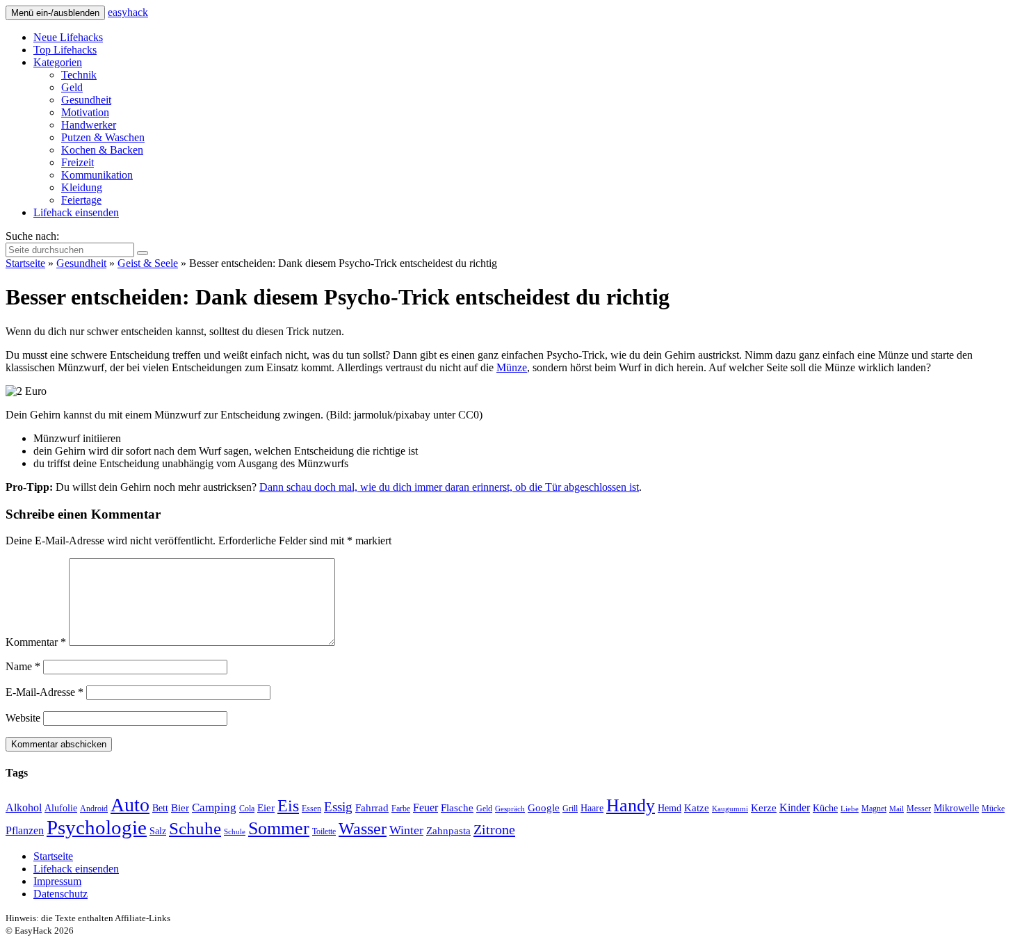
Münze (511, 367)
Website (23, 718)
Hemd (669, 808)
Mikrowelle (956, 808)
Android (94, 808)
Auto (130, 804)
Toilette (324, 831)
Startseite (25, 263)
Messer (919, 808)
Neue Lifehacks (68, 37)
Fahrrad (372, 807)
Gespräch (510, 809)
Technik (79, 75)
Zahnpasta (448, 830)
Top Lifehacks (65, 50)
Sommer (278, 828)
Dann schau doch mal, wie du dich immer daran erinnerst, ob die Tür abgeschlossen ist (449, 487)
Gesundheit (86, 100)
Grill (570, 808)
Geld (72, 87)
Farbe (400, 808)
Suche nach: (32, 236)
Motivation (85, 112)
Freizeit (77, 162)
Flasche (457, 807)
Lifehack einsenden (76, 212)
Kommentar (36, 642)
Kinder (794, 808)
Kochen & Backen (102, 150)
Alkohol (24, 808)
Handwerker (88, 125)
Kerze (764, 807)
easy (128, 12)
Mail (896, 809)
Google (544, 807)
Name (23, 666)
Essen (311, 808)
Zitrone (494, 829)
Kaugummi (730, 809)
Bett (160, 808)
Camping (214, 807)
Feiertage (81, 200)
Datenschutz (60, 894)
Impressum (57, 881)
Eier (266, 807)
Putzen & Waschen (103, 137)
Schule (234, 832)
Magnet (873, 808)
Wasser (363, 829)
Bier (180, 807)
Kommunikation (97, 175)
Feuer (425, 808)
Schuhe (195, 828)
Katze (696, 807)
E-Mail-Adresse (44, 692)
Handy (630, 805)
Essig (338, 806)
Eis (288, 805)
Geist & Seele (147, 263)
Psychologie (97, 827)
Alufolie (60, 808)
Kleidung (81, 187)
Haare (592, 808)
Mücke (993, 808)
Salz (157, 831)
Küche (825, 808)
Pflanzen (25, 831)
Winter (406, 830)
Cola (246, 808)
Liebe (850, 809)
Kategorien (57, 62)
